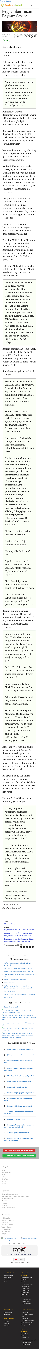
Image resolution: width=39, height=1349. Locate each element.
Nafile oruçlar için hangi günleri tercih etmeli (19, 994)
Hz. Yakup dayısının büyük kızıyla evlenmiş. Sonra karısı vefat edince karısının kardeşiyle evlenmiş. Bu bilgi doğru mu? (17, 1035)
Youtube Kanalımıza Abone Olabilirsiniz (20, 1150)
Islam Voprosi (25, 1279)
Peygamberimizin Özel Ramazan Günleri (19, 930)
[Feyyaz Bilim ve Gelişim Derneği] (19, 1250)
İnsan (3, 1174)
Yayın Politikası (6, 1227)
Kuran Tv (6, 1323)
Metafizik (4, 1179)
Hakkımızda (5, 1218)
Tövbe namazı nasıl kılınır (16, 1119)
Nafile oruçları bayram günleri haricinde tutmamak (18, 964)
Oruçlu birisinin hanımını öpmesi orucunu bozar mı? (20, 975)
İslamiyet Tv (7, 1325)
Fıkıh (3, 1170)
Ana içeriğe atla (5, 1)
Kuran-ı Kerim (7, 1277)
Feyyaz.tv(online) (26, 1342)
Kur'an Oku (25, 1333)
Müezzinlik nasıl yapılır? (11, 1007)
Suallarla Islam (26, 1282)
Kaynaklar (4, 1222)
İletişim (3, 1234)
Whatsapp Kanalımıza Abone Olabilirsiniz (20, 1155)
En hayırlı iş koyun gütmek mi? (18, 1132)
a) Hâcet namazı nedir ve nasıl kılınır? (20, 1055)
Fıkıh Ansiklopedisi (7, 1198)
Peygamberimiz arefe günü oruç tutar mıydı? (19, 971)
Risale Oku (7, 1314)
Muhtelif (4, 1181)
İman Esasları (6, 1172)
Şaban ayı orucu (9, 983)
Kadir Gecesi (8, 997)
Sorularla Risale (8, 1312)
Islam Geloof (25, 1292)
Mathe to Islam (26, 1301)
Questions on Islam (27, 1277)
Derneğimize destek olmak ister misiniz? (19, 1254)
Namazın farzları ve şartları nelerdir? (20, 1049)
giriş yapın (19, 955)
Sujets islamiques (26, 1303)
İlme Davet (6, 1282)
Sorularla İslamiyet (8, 1275)
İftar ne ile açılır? (10, 991)
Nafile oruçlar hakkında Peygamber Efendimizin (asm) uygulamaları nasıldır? (18, 987)
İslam (3, 1177)
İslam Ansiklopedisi (8, 1207)
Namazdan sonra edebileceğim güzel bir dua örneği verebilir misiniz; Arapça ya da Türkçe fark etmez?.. (19, 1017)
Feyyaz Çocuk (26, 1324)
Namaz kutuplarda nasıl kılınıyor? (19, 1081)
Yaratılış (4, 1183)
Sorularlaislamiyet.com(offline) (30, 1340)
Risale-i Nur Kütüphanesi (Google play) (27, 1314)
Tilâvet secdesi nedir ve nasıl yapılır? (20, 1076)
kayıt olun (30, 955)
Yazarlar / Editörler (7, 1220)
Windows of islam (26, 1299)
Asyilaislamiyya (26, 1286)
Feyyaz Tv (7, 1321)
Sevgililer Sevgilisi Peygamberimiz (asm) (15, 1196)
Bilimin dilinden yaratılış (9, 1194)
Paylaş (20, 37)
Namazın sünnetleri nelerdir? (17, 1087)
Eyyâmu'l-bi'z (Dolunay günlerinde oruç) (18, 968)
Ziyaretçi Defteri (7, 1225)
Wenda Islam (25, 1294)
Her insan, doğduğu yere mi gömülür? (20, 1093)
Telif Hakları (5, 1231)
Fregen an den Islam (27, 1284)
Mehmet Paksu (9, 924)
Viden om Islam (26, 1290)
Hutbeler (4, 1203)
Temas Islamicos (26, 1297)
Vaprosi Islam (25, 1288)
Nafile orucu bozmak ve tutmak (15, 979)
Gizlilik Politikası (6, 1229)
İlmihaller (4, 1205)
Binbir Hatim (7, 1279)
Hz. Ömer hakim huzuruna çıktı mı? (19, 1106)
